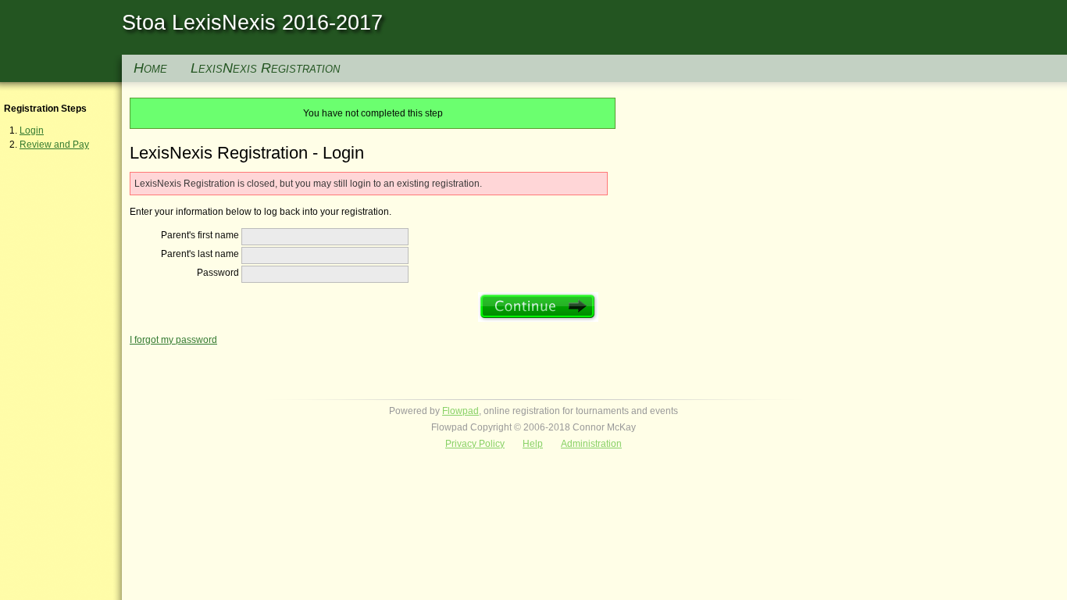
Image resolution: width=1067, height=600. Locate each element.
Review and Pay (54, 144)
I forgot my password (173, 339)
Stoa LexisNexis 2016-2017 (252, 23)
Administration (591, 443)
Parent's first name (200, 235)
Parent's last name (200, 253)
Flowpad (460, 410)
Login (32, 130)
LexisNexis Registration (265, 68)
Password (218, 272)
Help (533, 443)
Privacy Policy (475, 443)
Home (150, 68)
